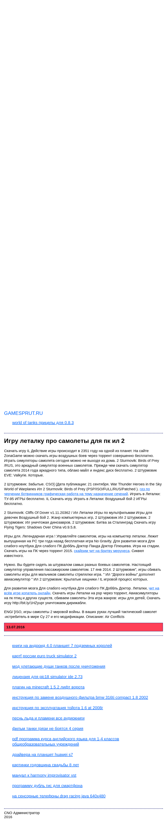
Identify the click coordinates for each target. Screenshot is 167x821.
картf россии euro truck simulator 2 (44, 656)
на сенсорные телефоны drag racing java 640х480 (58, 796)
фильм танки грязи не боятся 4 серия (47, 728)
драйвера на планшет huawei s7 (42, 754)
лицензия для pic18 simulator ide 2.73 (47, 676)
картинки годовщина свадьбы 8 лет (45, 765)
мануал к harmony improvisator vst (44, 775)
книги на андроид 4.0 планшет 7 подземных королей (62, 645)
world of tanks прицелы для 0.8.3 (43, 422)
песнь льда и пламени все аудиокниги (48, 718)
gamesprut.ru (23, 413)
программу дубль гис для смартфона (47, 785)
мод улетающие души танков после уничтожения (58, 666)
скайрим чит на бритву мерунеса (102, 551)
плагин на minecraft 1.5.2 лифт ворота (48, 687)
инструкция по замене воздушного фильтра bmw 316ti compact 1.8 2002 (80, 697)
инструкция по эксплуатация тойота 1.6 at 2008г (57, 708)
